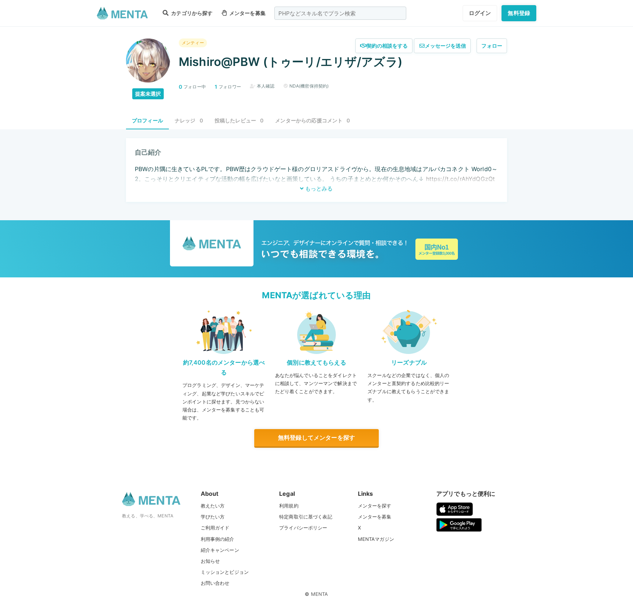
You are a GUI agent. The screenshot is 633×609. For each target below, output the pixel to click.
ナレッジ (189, 120)
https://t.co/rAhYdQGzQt (460, 178)
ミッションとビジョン (225, 572)
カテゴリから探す (191, 13)
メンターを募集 (247, 13)
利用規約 (289, 506)
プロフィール (147, 120)
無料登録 (519, 13)
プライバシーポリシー (303, 528)
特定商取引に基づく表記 (305, 517)
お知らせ (210, 561)
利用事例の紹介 (217, 539)
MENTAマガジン (376, 539)
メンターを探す (375, 506)
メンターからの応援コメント (312, 120)
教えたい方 (213, 506)
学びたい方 (213, 517)
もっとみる (318, 188)
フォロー (491, 46)
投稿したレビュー (239, 120)
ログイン (480, 13)
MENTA (319, 594)
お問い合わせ (215, 583)
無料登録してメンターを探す (316, 437)
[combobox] (340, 13)
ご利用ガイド (215, 528)
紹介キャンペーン (220, 550)
